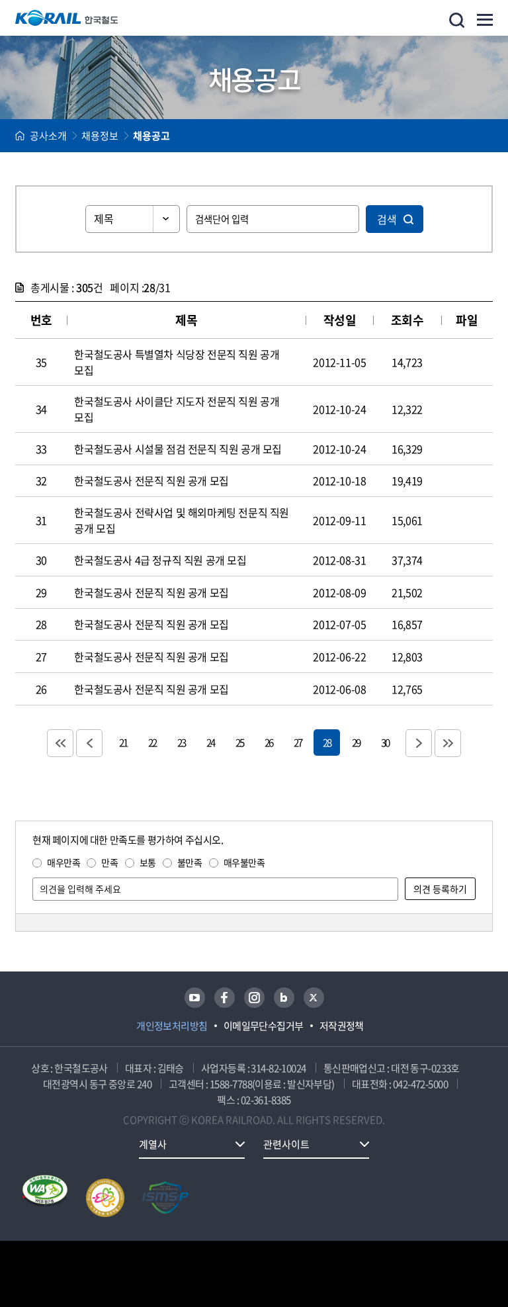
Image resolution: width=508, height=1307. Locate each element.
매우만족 (63, 862)
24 (210, 742)
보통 (148, 862)
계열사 (153, 1144)
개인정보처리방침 (172, 1025)
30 (385, 742)
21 (123, 742)
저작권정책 (341, 1025)
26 (269, 742)
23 (181, 742)
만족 (109, 862)
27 (298, 742)
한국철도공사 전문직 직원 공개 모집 (151, 480)
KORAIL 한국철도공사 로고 (66, 18)
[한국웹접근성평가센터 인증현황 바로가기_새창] (45, 1198)
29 (356, 742)
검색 (387, 219)
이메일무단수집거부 (264, 1025)
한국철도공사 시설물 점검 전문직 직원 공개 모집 (178, 449)
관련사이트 (286, 1144)
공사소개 (48, 135)
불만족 (189, 862)
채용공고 (151, 135)
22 (152, 742)
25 (239, 742)
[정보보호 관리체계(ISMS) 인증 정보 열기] (165, 1198)
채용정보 (99, 135)
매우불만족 (244, 862)
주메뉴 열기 (485, 20)
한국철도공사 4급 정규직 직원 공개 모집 (160, 560)
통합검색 (456, 20)
